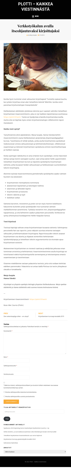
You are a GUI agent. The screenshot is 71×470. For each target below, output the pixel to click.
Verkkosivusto (9, 374)
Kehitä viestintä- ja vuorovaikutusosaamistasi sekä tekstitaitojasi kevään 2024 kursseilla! (30, 432)
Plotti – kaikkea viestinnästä (38, 462)
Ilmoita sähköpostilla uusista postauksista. (20, 396)
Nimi (6, 357)
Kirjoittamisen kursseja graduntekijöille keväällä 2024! (20, 439)
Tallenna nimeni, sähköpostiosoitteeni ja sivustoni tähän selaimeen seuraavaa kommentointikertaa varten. (31, 386)
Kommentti (8, 331)
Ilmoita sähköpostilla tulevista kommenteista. (21, 392)
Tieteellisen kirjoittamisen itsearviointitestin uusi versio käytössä (23, 435)
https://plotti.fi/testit (12, 117)
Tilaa (7, 419)
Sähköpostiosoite (10, 366)
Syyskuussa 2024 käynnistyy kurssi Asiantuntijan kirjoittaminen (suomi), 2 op (26, 428)
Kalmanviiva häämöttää (11, 443)
